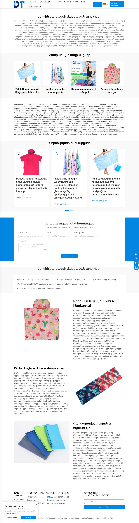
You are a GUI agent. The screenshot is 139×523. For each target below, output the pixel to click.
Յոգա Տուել (32, 500)
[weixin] (136, 263)
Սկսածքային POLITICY (104, 518)
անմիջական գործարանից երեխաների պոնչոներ (39, 288)
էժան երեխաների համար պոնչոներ (69, 279)
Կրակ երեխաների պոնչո (112, 91)
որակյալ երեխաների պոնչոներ (102, 279)
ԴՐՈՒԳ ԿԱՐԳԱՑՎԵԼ (24, 198)
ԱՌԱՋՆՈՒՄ (104, 507)
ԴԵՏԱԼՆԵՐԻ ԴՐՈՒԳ (27, 74)
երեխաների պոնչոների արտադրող (33, 279)
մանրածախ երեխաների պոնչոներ (72, 284)
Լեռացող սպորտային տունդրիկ (83, 91)
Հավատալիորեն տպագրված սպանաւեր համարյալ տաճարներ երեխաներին (55, 91)
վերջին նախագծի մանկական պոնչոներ (35, 284)
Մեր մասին (19, 499)
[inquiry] (136, 267)
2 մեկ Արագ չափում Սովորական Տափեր (27, 91)
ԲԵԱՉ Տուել (32, 497)
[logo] (19, 4)
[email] (136, 258)
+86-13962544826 (63, 497)
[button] (67, 210)
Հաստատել (69, 256)
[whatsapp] (136, 253)
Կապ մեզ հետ (34, 6)
